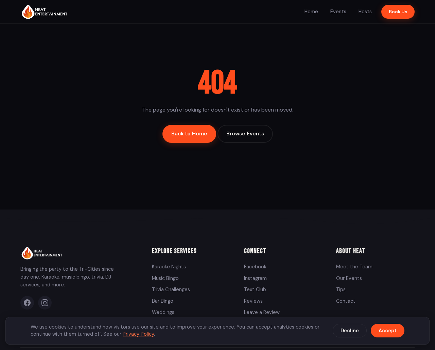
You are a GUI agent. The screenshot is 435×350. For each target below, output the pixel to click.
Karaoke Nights (169, 267)
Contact (345, 301)
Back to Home (189, 133)
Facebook (255, 267)
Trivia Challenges (171, 289)
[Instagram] (45, 303)
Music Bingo (165, 278)
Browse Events (245, 133)
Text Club (255, 289)
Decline (350, 331)
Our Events (349, 278)
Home (311, 12)
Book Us (398, 12)
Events (338, 12)
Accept (388, 331)
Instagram (255, 278)
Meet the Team (354, 267)
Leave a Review (262, 312)
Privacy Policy (138, 334)
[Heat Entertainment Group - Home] (45, 11)
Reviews (253, 301)
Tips (341, 289)
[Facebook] (27, 303)
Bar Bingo (162, 301)
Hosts (365, 12)
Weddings (163, 312)
